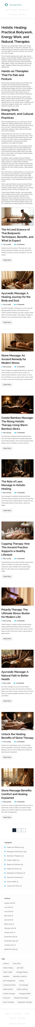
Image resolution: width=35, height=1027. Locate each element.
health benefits (8, 989)
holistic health (7, 972)
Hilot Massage (13, 14)
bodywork (6, 998)
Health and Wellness (15, 847)
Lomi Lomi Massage (11, 10)
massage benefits (25, 993)
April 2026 (8, 920)
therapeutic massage (25, 1002)
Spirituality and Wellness (16, 873)
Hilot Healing (21, 14)
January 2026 (9, 932)
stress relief (16, 963)
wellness (6, 963)
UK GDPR (27, 1014)
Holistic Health (13, 860)
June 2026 (8, 911)
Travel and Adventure (15, 877)
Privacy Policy (22, 1018)
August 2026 (9, 903)
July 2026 (8, 907)
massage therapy (22, 972)
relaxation (6, 976)
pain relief (20, 968)
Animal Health (12, 882)
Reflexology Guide (23, 10)
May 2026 (8, 916)
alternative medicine (20, 976)
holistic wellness (22, 989)
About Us (8, 1014)
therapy (21, 981)
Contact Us (12, 1018)
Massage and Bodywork (16, 851)
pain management (9, 981)
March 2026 (9, 924)
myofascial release (9, 985)
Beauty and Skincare (15, 864)
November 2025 (11, 941)
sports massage (8, 1002)
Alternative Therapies (15, 856)
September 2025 (11, 949)
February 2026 (10, 928)
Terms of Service (17, 1014)
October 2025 (10, 945)
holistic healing (8, 968)
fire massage (23, 985)
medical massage (9, 993)
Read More (7, 260)
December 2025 (10, 937)
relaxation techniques (21, 998)
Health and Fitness (14, 869)
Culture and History (14, 886)
